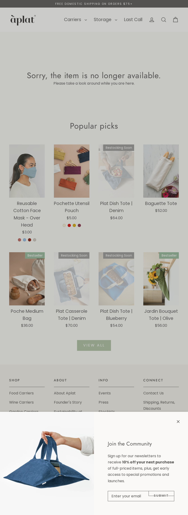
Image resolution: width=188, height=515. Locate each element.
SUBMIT (161, 494)
